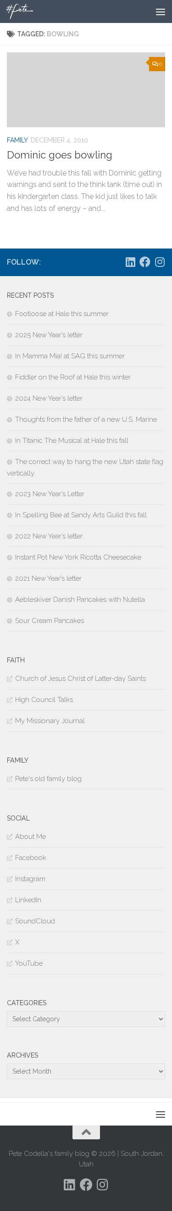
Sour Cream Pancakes (49, 621)
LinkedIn (28, 900)
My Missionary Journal (50, 721)
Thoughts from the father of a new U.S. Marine (86, 419)
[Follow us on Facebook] (144, 261)
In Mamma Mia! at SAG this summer (70, 356)
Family (17, 140)
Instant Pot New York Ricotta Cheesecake (78, 557)
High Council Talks (44, 700)
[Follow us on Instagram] (159, 261)
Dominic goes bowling (59, 155)
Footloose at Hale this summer (62, 314)
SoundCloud (35, 921)
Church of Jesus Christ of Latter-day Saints (80, 678)
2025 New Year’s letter (49, 335)
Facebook (30, 858)
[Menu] (160, 11)
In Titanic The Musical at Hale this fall (71, 440)
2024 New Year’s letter (49, 398)
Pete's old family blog (48, 779)
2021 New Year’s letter (48, 578)
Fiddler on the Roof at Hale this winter (73, 377)
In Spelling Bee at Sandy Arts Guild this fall (81, 515)
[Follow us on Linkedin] (130, 261)
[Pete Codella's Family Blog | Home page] (24, 11)
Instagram (30, 879)
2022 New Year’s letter (49, 536)
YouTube (29, 963)
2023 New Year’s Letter (49, 494)
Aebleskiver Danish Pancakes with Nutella (80, 599)
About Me (30, 836)
